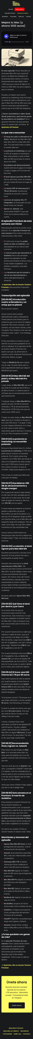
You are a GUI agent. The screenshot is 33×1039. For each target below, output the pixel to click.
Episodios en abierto (22, 13)
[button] (17, 36)
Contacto (28, 16)
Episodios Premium (10, 13)
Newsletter (5, 16)
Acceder (11, 9)
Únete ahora (20, 9)
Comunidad (13, 16)
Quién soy (21, 16)
